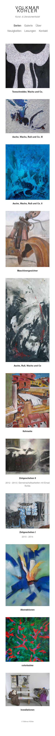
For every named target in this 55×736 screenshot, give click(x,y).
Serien (17, 25)
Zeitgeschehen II (27, 478)
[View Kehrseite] (28, 425)
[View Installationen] (28, 704)
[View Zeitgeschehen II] (28, 472)
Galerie (28, 25)
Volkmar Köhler (27, 9)
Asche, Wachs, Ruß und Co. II (27, 203)
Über (38, 25)
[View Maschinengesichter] (28, 265)
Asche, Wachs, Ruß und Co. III (27, 136)
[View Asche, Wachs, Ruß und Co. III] (28, 131)
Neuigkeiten (14, 31)
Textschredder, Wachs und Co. (27, 91)
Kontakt (43, 31)
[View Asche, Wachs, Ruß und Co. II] (28, 198)
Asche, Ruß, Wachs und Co (27, 365)
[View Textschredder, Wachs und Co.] (28, 86)
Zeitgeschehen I (28, 532)
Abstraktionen (27, 609)
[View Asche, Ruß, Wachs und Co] (28, 360)
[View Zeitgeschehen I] (28, 526)
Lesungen (30, 31)
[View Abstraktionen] (28, 604)
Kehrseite (27, 431)
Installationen (27, 709)
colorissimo (27, 665)
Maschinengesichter (27, 270)
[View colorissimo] (28, 660)
